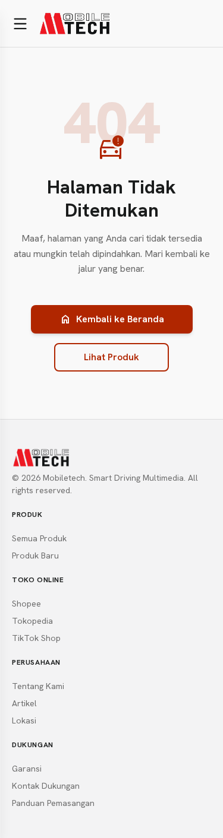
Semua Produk (39, 538)
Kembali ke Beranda (111, 319)
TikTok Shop (36, 638)
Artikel (24, 703)
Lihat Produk (111, 357)
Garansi (27, 768)
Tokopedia (32, 620)
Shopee (26, 603)
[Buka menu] (20, 23)
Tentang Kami (38, 686)
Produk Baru (35, 555)
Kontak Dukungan (46, 785)
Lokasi (24, 720)
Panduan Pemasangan (53, 803)
